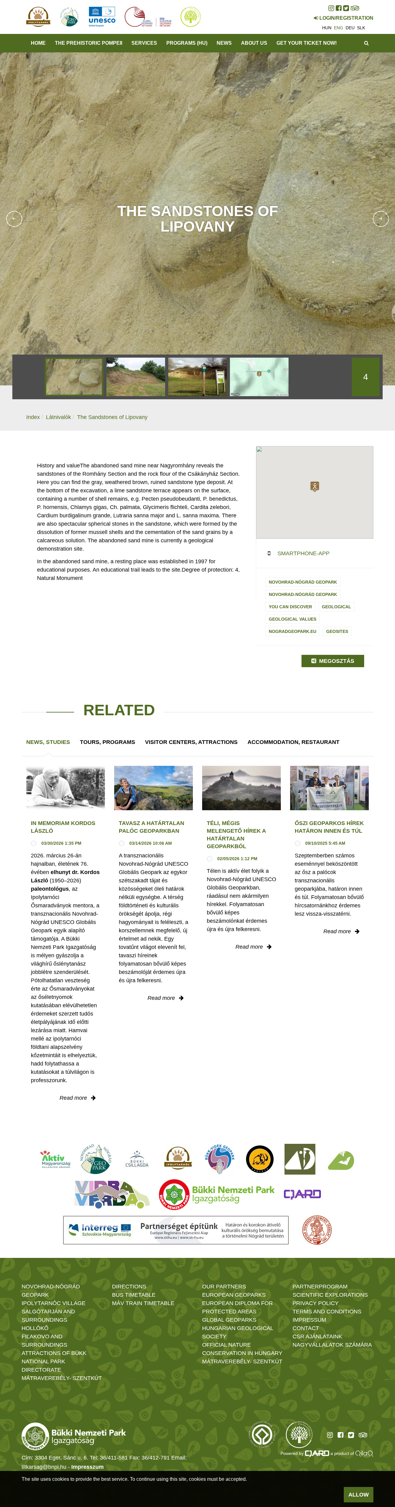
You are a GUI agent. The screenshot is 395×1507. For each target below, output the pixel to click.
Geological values (292, 619)
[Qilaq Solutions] (364, 1453)
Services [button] (144, 43)
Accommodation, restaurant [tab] (293, 742)
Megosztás (336, 661)
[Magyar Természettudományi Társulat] (317, 1230)
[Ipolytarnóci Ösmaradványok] (178, 1159)
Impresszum (87, 1467)
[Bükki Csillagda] (137, 1159)
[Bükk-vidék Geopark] (219, 1159)
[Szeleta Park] (259, 1159)
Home (38, 43)
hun (326, 27)
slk (361, 27)
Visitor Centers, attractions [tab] (191, 742)
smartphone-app (303, 553)
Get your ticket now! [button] (306, 43)
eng (338, 27)
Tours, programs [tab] (107, 742)
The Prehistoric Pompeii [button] (88, 43)
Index (33, 417)
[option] (74, 377)
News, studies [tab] (48, 742)
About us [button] (254, 43)
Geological (336, 606)
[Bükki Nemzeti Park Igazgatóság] (217, 1194)
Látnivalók (58, 417)
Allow (358, 1495)
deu (350, 27)
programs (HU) (186, 43)
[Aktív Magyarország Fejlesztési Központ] (55, 1159)
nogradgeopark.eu (292, 631)
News (224, 43)
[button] (315, 486)
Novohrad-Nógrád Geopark (303, 582)
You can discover (290, 606)
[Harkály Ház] (300, 1159)
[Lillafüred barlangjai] (340, 1159)
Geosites (337, 631)
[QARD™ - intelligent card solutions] (317, 1453)
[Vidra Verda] (112, 1195)
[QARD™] (302, 1195)
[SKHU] (176, 1230)
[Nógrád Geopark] (96, 1159)
